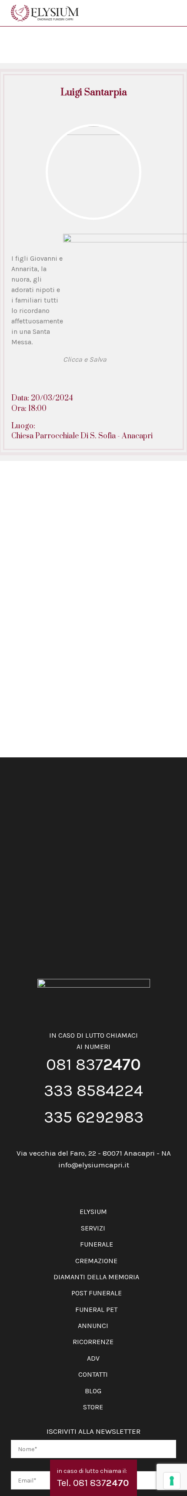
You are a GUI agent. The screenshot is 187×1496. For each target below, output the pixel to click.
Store (93, 1407)
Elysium (93, 1211)
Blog (93, 1391)
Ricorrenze (93, 1342)
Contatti (93, 1374)
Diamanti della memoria (96, 1277)
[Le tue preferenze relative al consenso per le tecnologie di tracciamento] (172, 1480)
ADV (93, 1358)
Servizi (93, 1228)
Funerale (96, 1244)
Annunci (93, 1325)
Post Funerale (96, 1293)
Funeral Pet (96, 1309)
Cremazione (96, 1261)
